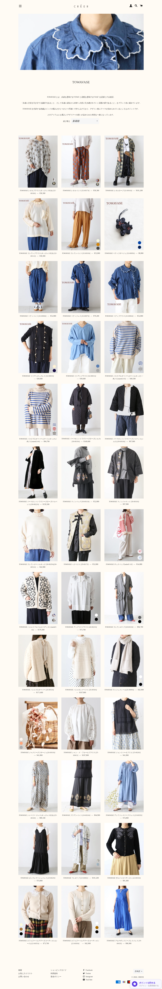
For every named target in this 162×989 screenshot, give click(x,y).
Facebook (89, 970)
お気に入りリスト (25, 973)
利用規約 (54, 973)
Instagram (89, 977)
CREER (141, 977)
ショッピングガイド (59, 970)
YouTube (88, 980)
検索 (20, 970)
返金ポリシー (56, 977)
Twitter (88, 973)
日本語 (137, 971)
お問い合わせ (23, 977)
